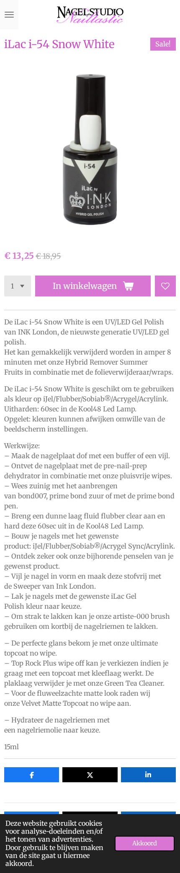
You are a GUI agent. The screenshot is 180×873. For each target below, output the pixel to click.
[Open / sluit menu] (9, 14)
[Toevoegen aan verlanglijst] (165, 286)
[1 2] (17, 286)
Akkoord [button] (144, 843)
